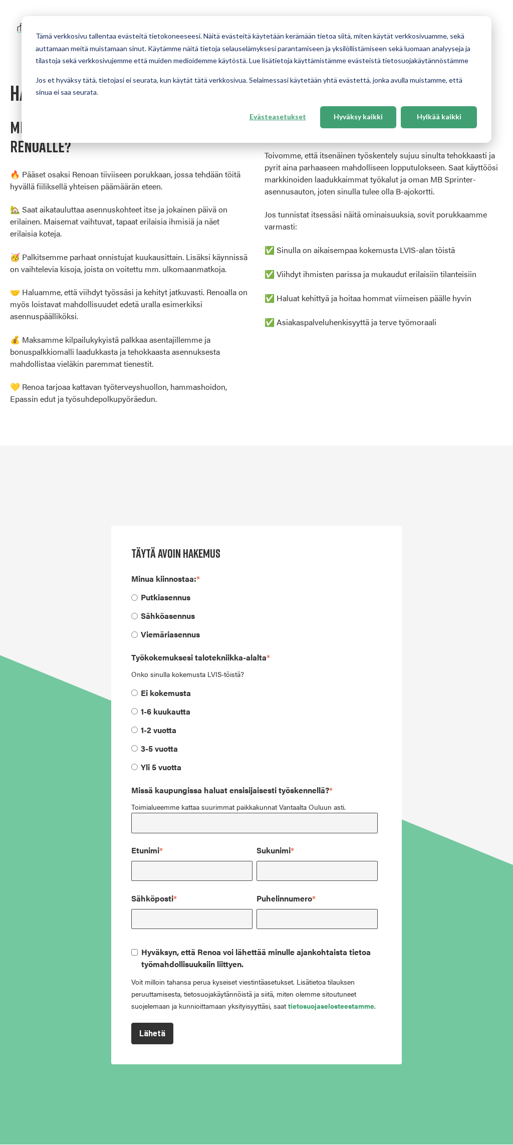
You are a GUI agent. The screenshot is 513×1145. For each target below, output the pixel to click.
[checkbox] (254, 615)
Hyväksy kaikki (358, 116)
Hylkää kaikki (439, 116)
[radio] (254, 596)
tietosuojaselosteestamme (331, 1006)
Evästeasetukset (277, 116)
